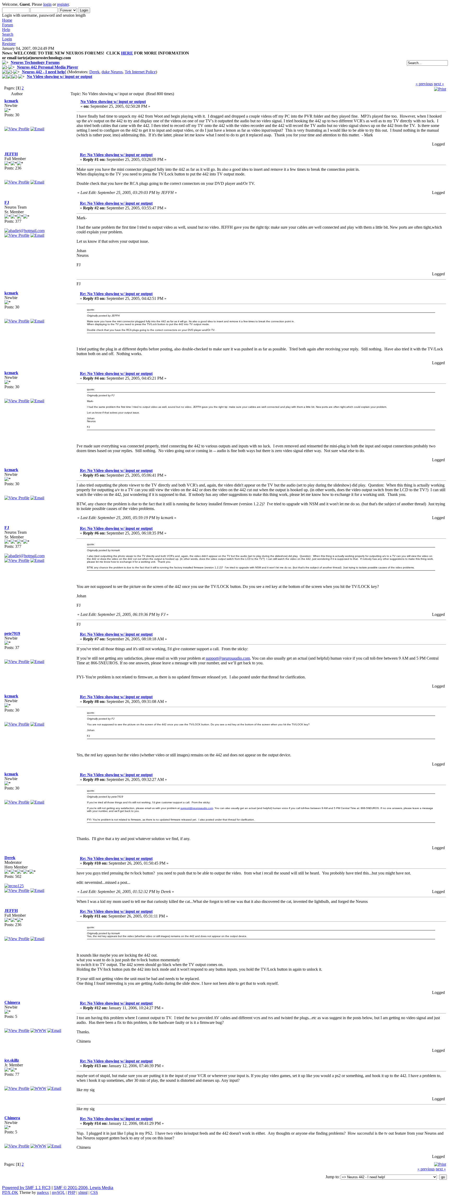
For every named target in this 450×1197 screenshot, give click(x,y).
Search (7, 34)
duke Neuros (112, 72)
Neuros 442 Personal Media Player (47, 67)
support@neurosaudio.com (228, 658)
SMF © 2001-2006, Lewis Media (83, 1188)
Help (6, 29)
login (47, 4)
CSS (94, 1192)
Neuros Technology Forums (35, 62)
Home (7, 20)
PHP (71, 1192)
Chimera (12, 1002)
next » (439, 84)
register (63, 4)
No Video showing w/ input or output (59, 76)
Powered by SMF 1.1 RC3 (26, 1188)
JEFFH (11, 154)
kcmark (11, 101)
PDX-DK (10, 1192)
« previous (424, 84)
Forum (7, 25)
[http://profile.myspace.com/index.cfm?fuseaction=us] (38, 1088)
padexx (43, 1192)
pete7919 (12, 633)
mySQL (58, 1192)
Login (7, 39)
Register (9, 43)
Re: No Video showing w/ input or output (116, 155)
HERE (127, 53)
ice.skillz (11, 1060)
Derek (94, 72)
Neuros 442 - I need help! (44, 72)
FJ (6, 202)
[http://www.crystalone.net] (38, 1030)
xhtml (83, 1192)
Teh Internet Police (140, 72)
